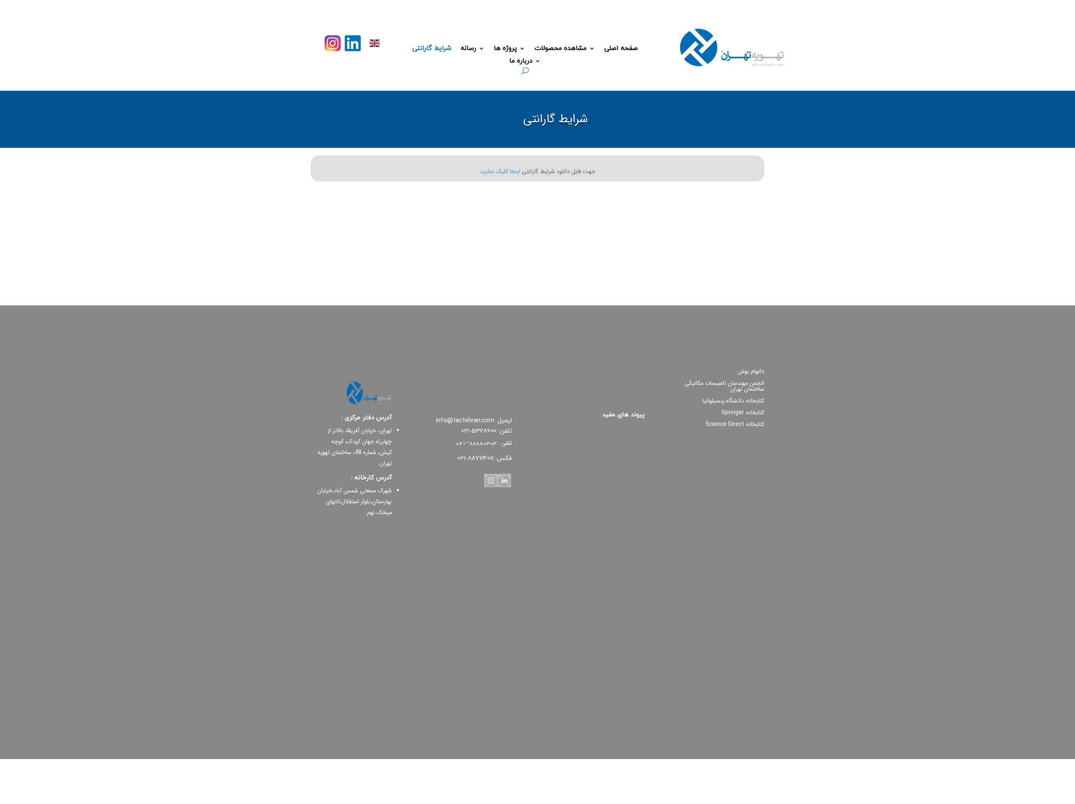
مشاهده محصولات (561, 49)
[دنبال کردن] (353, 43)
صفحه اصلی (621, 49)
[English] (375, 43)
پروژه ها (505, 49)
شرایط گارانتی (431, 49)
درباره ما (520, 62)
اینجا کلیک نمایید (500, 171)
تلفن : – (484, 443)
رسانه (468, 49)
